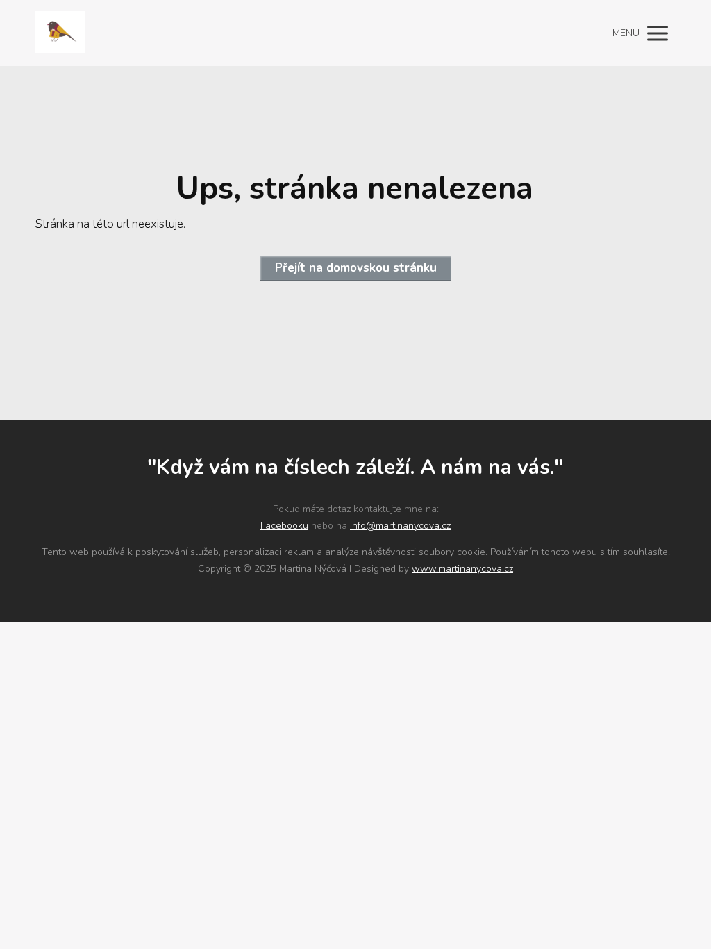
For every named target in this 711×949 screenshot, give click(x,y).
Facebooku (284, 525)
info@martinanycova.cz (400, 525)
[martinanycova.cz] (60, 33)
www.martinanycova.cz (462, 568)
